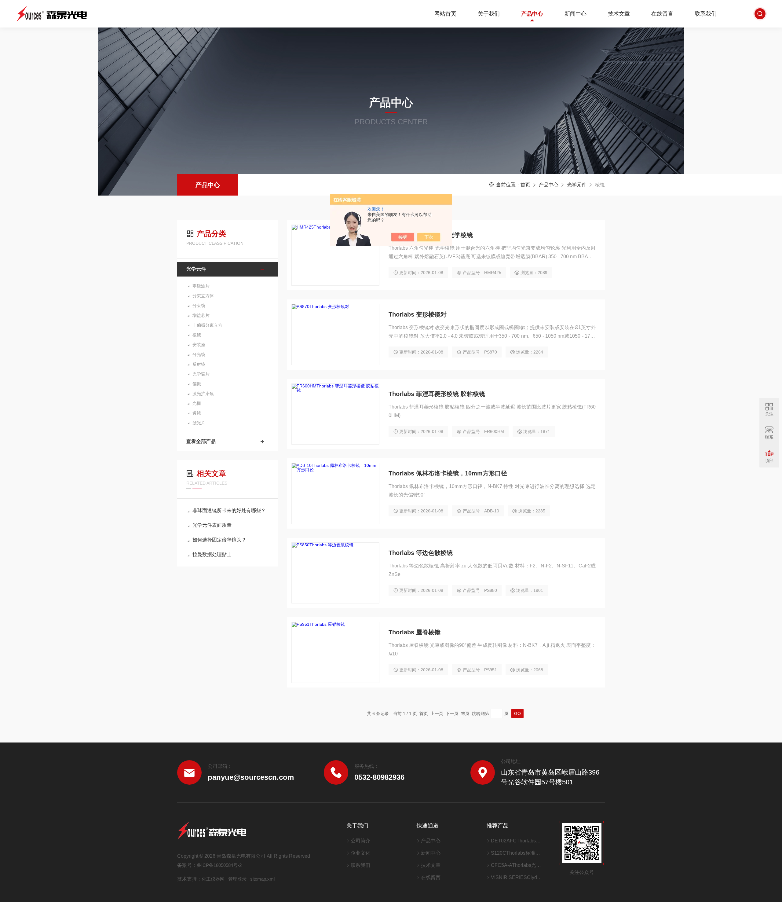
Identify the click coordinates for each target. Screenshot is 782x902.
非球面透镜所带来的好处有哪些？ (229, 510)
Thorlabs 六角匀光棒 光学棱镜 (431, 235)
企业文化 (360, 853)
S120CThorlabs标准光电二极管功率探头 (517, 853)
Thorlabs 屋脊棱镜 (414, 632)
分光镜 (198, 354)
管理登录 (237, 879)
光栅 (196, 403)
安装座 (198, 344)
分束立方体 (203, 295)
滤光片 (198, 422)
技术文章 (619, 14)
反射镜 (198, 364)
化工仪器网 (213, 879)
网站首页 (445, 14)
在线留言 (662, 14)
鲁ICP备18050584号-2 (219, 865)
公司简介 (360, 840)
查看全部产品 (201, 441)
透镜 (196, 413)
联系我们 (706, 14)
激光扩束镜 (203, 393)
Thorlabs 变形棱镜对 (418, 314)
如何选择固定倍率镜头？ (219, 539)
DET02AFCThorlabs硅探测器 (517, 840)
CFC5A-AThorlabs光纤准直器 (517, 865)
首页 (525, 184)
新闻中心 (575, 14)
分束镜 (198, 305)
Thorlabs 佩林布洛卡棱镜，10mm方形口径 (448, 473)
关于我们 (489, 14)
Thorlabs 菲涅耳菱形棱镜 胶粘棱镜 (437, 394)
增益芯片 (201, 315)
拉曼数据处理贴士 (212, 554)
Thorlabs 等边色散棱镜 (421, 552)
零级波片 (201, 286)
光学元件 (576, 184)
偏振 (196, 383)
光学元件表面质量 (212, 525)
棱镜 (196, 334)
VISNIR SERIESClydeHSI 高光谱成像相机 (517, 877)
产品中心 (532, 14)
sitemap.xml (262, 879)
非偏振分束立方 (207, 325)
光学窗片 (201, 374)
